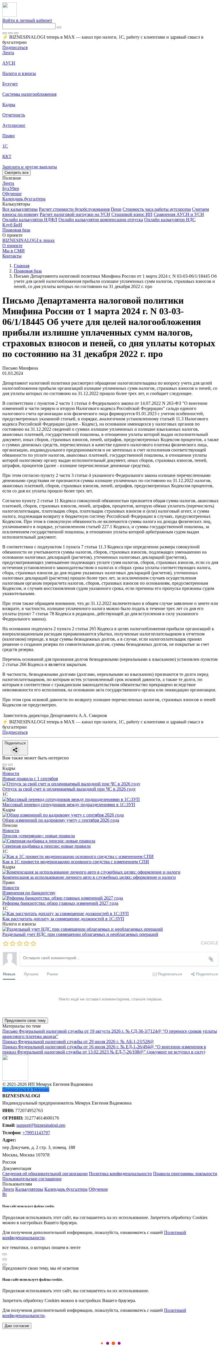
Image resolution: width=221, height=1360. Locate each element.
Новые (9, 974)
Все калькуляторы (20, 209)
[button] (110, 204)
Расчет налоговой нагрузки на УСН (75, 214)
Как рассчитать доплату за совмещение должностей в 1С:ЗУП (63, 918)
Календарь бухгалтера (65, 1189)
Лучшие (31, 974)
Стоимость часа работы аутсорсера (157, 209)
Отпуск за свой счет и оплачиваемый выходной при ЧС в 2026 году (69, 789)
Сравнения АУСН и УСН (179, 214)
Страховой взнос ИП (132, 214)
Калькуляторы (29, 1189)
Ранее (52, 974)
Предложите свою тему (25, 1020)
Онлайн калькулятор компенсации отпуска (100, 219)
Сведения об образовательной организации (45, 1173)
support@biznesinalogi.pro (40, 1125)
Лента (8, 52)
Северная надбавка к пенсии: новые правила (46, 846)
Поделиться (15, 743)
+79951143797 (36, 1132)
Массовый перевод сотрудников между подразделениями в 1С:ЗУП (68, 804)
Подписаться (15, 47)
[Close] (10, 33)
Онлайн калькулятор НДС (170, 219)
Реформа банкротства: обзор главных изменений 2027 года (60, 903)
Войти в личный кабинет (27, 20)
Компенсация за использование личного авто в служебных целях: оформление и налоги (89, 877)
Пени (116, 209)
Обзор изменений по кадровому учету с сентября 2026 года (60, 820)
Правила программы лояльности (185, 1173)
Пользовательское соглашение (32, 1178)
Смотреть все (16, 172)
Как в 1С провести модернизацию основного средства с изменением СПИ (75, 861)
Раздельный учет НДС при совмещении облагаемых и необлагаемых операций (80, 934)
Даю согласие (17, 1326)
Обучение (98, 1189)
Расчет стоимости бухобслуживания (74, 209)
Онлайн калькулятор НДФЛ (29, 219)
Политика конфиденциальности (120, 1173)
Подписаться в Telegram (25, 1089)
